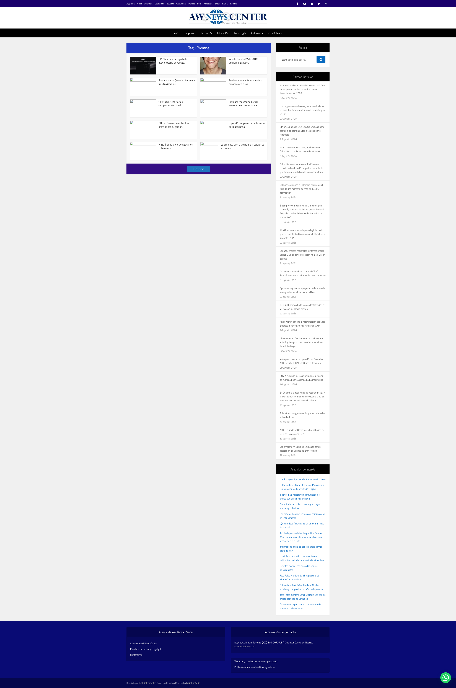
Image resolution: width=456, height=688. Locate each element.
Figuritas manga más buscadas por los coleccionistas (298, 568)
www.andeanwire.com (244, 646)
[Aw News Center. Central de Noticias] (228, 15)
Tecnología (240, 33)
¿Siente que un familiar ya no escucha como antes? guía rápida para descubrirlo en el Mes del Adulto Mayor (301, 342)
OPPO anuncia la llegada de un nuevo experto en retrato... (174, 61)
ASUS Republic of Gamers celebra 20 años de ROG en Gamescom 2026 (302, 432)
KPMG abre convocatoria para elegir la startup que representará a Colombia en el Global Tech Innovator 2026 (302, 234)
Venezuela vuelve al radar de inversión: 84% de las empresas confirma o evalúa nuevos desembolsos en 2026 (302, 89)
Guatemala (181, 3)
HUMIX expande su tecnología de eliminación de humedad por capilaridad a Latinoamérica (301, 378)
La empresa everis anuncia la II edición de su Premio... (242, 146)
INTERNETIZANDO (147, 683)
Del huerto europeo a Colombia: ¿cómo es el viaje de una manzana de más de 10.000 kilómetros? (301, 189)
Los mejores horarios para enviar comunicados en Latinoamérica (302, 516)
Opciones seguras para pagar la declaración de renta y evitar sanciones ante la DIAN (302, 290)
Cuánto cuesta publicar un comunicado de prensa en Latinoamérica (300, 606)
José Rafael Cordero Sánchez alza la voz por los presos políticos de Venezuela (302, 597)
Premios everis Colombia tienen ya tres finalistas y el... (177, 82)
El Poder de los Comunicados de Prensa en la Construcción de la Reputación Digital (302, 487)
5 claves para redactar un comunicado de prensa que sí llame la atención (300, 496)
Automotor (257, 33)
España (233, 3)
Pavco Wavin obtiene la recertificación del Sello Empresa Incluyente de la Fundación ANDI (302, 323)
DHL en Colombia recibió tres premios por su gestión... (174, 125)
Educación (223, 33)
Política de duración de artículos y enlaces (254, 667)
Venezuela (208, 3)
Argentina (130, 3)
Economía (206, 33)
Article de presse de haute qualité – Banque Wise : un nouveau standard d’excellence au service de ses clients (301, 537)
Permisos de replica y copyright (145, 649)
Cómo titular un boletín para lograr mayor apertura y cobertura (300, 506)
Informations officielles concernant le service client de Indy (301, 548)
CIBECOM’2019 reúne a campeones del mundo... (171, 103)
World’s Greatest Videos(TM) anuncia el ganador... (243, 61)
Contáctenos (275, 33)
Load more (198, 169)
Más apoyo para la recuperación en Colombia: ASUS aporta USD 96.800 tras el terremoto (302, 361)
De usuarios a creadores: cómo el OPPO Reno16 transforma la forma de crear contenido (303, 273)
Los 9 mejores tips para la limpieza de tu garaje (302, 479)
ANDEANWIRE (193, 683)
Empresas (190, 33)
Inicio (176, 33)
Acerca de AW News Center (143, 643)
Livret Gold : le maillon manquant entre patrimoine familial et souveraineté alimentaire (302, 558)
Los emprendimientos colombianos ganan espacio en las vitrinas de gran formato (300, 448)
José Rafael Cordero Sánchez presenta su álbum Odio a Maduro (299, 577)
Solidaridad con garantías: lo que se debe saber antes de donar (302, 415)
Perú (199, 3)
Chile (139, 3)
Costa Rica (159, 3)
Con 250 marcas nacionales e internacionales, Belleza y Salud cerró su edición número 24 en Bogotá (302, 254)
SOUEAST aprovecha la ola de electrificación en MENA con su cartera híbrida (302, 307)
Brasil (217, 3)
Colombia (148, 3)
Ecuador (170, 3)
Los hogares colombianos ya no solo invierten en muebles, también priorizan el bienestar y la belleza (302, 110)
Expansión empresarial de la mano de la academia (247, 125)
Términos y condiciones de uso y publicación (256, 661)
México (191, 3)
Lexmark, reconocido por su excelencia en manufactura (243, 103)
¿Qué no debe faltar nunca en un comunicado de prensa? (302, 525)
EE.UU (225, 3)
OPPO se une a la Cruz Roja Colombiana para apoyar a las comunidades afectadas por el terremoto (302, 130)
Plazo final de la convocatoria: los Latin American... (176, 146)
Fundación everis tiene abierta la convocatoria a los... (245, 82)
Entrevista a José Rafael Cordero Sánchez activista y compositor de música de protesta (301, 587)
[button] (445, 677)
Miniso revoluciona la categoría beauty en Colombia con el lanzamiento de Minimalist (301, 149)
